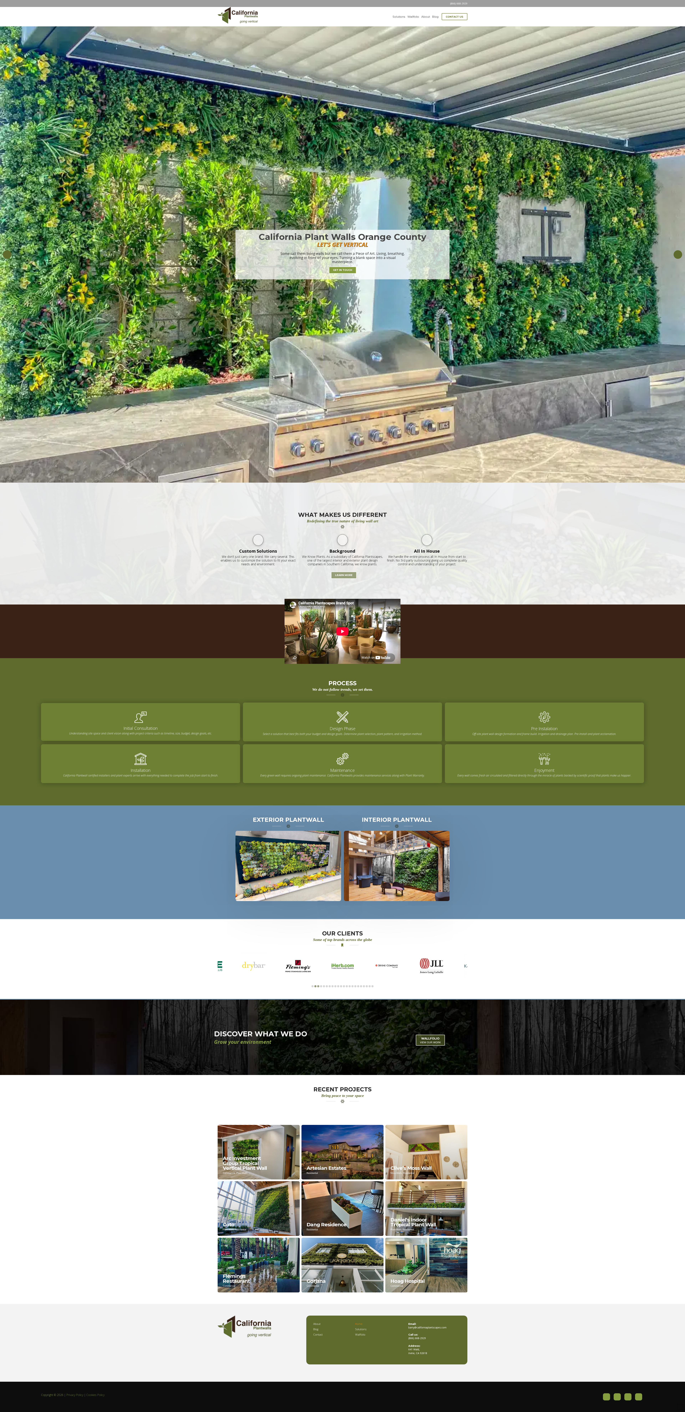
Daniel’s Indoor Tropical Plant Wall (413, 1222)
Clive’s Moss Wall (411, 1168)
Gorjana (316, 1281)
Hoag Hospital (407, 1281)
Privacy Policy (74, 1395)
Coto (228, 1224)
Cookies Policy (95, 1395)
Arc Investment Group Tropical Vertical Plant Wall (245, 1163)
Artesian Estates (326, 1168)
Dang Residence (326, 1224)
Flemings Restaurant (236, 1278)
